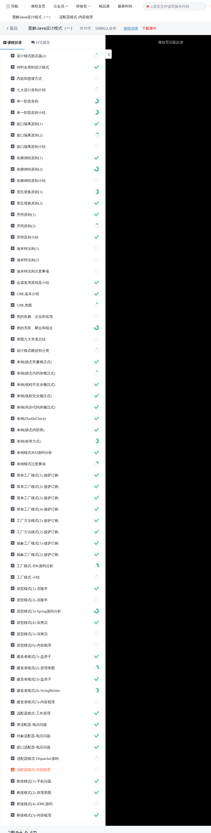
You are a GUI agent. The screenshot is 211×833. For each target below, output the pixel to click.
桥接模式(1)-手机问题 (34, 781)
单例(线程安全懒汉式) (34, 395)
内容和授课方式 (29, 78)
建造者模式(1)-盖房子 (34, 656)
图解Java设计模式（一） (32, 17)
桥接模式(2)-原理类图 (34, 792)
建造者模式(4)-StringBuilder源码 (42, 690)
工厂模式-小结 (28, 577)
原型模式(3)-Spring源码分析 (39, 611)
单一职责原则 (27, 101)
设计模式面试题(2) (31, 55)
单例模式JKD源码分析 (34, 452)
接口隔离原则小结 (31, 146)
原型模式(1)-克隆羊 (32, 588)
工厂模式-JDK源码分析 (35, 565)
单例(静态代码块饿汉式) (36, 373)
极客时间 (125, 6)
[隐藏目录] (109, 54)
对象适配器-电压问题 (33, 735)
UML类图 (24, 305)
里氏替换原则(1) (30, 191)
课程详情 (131, 28)
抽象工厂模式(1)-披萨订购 (37, 543)
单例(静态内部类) (31, 429)
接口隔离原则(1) (30, 123)
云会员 (59, 6)
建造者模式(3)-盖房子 (34, 679)
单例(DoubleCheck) (31, 418)
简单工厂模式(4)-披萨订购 (37, 509)
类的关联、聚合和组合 (35, 327)
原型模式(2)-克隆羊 (32, 599)
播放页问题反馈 (170, 42)
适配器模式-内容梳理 (33, 769)
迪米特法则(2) (28, 259)
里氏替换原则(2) (30, 203)
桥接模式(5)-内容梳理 (34, 815)
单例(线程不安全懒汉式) (36, 384)
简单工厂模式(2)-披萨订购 (37, 486)
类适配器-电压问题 (32, 724)
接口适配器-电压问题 (33, 747)
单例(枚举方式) (29, 441)
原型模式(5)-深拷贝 (32, 633)
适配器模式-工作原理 (33, 713)
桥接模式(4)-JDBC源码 (34, 803)
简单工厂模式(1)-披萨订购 (37, 475)
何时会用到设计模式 (33, 67)
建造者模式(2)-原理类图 (36, 667)
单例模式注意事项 (31, 463)
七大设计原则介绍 (31, 89)
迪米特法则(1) (28, 248)
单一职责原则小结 (31, 112)
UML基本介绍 (28, 293)
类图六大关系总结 (31, 339)
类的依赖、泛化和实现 (35, 316)
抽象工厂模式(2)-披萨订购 (37, 554)
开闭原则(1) (26, 214)
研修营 (81, 6)
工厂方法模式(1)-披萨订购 (37, 520)
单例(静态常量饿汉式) (34, 361)
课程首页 (38, 6)
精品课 (104, 6)
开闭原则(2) (26, 225)
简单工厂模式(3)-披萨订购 (37, 497)
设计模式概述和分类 (33, 350)
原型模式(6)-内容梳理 (34, 645)
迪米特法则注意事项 (33, 271)
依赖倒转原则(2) (30, 169)
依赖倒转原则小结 (31, 180)
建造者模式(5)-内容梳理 (36, 701)
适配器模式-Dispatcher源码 (38, 758)
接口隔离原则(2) (30, 135)
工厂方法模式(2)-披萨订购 (37, 531)
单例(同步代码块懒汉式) (36, 407)
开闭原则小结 (27, 237)
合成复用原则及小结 (33, 282)
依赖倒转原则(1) (30, 157)
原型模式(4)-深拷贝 (32, 622)
